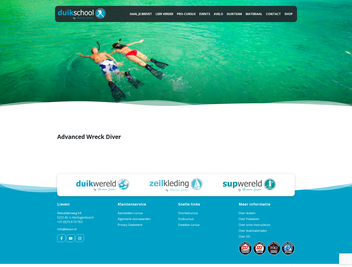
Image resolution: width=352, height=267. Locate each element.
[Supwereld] (249, 185)
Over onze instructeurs (254, 225)
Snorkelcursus (188, 213)
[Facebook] (61, 238)
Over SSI (244, 237)
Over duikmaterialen (253, 231)
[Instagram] (80, 238)
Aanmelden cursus (130, 213)
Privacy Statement (130, 225)
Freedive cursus (189, 225)
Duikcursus (186, 219)
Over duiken (247, 213)
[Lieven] (82, 14)
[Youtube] (70, 238)
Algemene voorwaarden (134, 219)
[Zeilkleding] (176, 185)
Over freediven (249, 219)
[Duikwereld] (102, 185)
